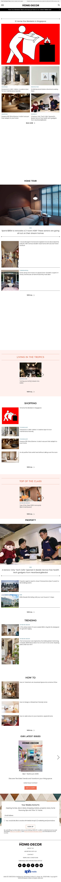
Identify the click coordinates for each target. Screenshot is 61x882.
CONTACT (30, 854)
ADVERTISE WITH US (30, 851)
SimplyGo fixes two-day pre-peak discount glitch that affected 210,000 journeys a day (31, 1)
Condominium (24, 270)
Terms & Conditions (15, 831)
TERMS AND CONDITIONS (30, 857)
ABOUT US (30, 848)
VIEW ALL (29, 295)
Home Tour (30, 180)
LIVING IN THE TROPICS (30, 357)
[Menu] (2, 5)
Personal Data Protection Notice (33, 831)
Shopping (5, 87)
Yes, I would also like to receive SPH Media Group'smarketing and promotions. (30, 821)
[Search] (59, 5)
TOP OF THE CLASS (30, 481)
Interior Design (25, 503)
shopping (30, 403)
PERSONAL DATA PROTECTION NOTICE (30, 860)
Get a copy (30, 788)
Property (34, 114)
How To (30, 677)
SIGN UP (30, 827)
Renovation (35, 87)
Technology (24, 427)
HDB (30, 228)
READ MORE (29, 123)
